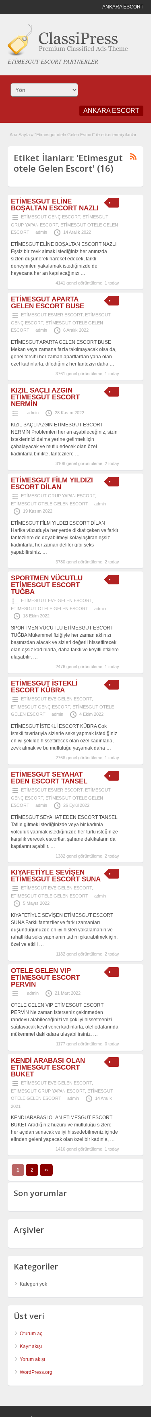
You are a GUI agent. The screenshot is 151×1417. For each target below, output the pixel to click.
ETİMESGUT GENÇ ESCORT (50, 216)
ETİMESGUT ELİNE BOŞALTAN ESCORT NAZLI (55, 204)
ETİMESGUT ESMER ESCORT (52, 314)
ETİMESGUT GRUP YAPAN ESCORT (58, 495)
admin (41, 232)
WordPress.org (36, 1372)
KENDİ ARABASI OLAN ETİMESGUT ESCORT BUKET (48, 1067)
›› (46, 1170)
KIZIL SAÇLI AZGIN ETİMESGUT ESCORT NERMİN (45, 397)
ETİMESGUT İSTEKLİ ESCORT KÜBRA (44, 686)
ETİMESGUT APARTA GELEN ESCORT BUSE (47, 302)
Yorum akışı (32, 1359)
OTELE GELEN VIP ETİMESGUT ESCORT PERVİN (45, 977)
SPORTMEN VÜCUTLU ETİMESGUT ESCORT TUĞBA (47, 585)
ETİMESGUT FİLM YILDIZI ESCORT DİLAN (52, 483)
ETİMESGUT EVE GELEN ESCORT (56, 600)
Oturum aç (31, 1333)
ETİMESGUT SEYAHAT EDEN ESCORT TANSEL (49, 778)
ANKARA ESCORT (111, 110)
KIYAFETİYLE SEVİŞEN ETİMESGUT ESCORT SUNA (56, 875)
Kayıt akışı (31, 1346)
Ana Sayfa (20, 134)
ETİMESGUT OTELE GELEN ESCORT (49, 503)
